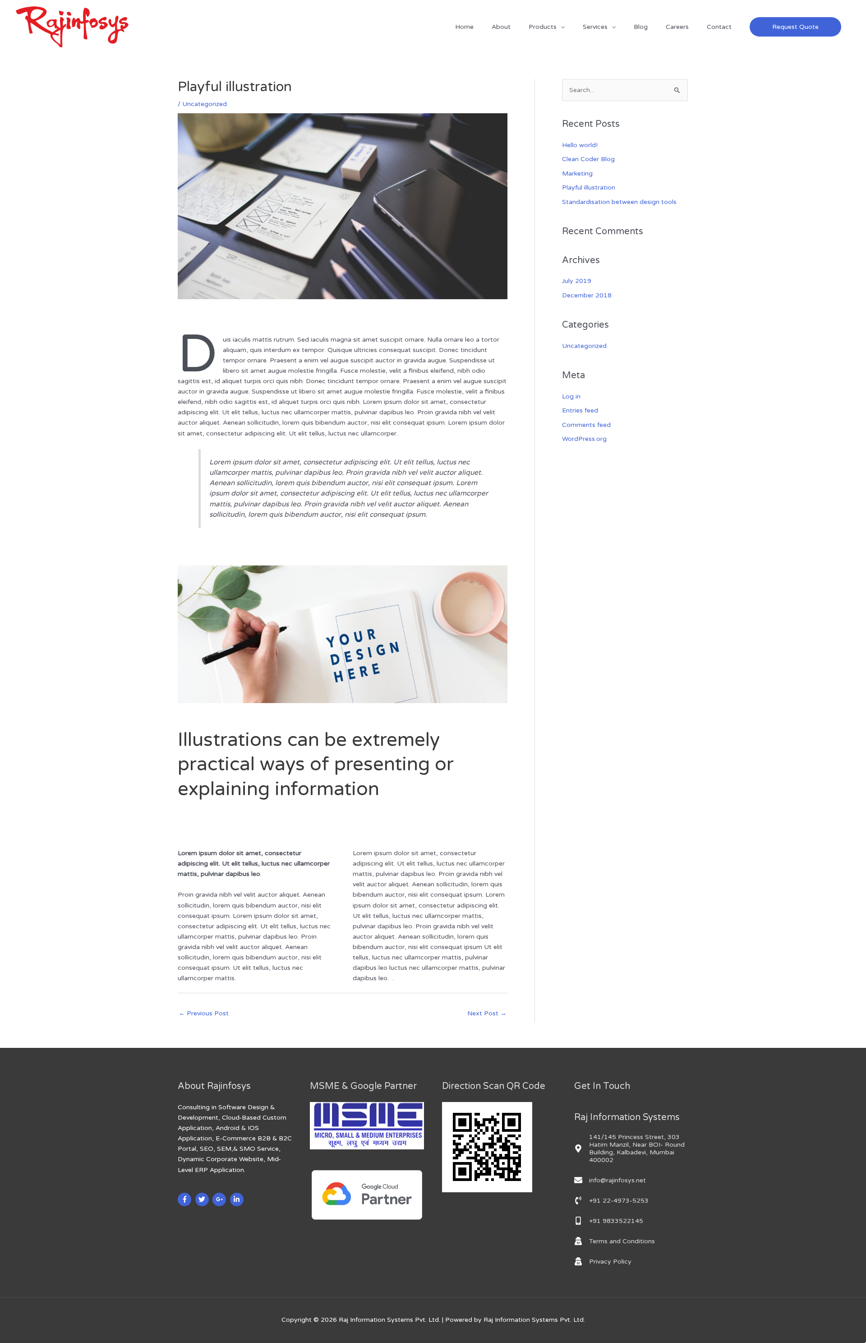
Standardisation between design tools (619, 202)
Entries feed (580, 410)
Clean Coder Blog (588, 159)
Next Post (487, 1013)
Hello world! (580, 145)
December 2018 (587, 295)
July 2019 (576, 281)
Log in (571, 396)
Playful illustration (588, 187)
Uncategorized (204, 104)
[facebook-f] (185, 1199)
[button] (795, 27)
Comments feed (586, 425)
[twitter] (203, 1199)
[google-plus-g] (220, 1199)
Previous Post (204, 1013)
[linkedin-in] (238, 1199)
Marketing (577, 173)
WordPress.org (584, 439)
